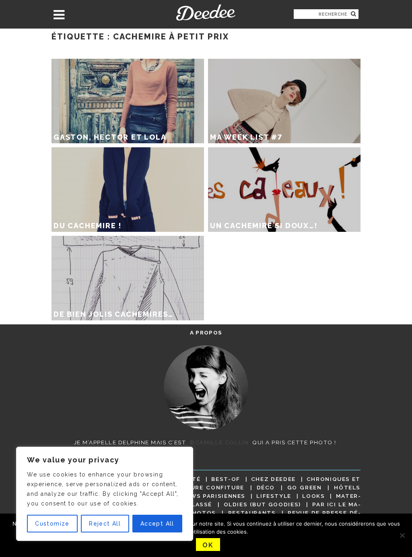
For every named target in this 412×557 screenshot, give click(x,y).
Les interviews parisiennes (195, 496)
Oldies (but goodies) (262, 504)
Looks (313, 496)
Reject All (105, 523)
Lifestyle (273, 496)
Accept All (157, 523)
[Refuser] (402, 535)
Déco (266, 487)
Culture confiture (208, 487)
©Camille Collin (219, 442)
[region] (104, 494)
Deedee (206, 12)
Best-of (225, 479)
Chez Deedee (273, 479)
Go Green (304, 487)
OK (207, 545)
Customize (52, 523)
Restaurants (252, 513)
